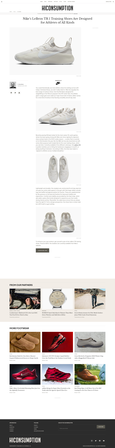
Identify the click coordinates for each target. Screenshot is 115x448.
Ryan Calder (13, 360)
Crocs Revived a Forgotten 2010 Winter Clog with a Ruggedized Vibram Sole (89, 357)
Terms (35, 429)
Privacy (36, 425)
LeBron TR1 (77, 145)
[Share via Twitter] (15, 92)
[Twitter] (95, 440)
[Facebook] (99, 440)
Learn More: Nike (42, 250)
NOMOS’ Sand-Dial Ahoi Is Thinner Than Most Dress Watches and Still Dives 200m (57, 314)
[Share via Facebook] (11, 92)
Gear (41, 1)
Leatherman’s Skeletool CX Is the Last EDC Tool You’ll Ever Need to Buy (23, 314)
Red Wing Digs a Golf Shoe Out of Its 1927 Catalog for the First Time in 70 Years (88, 389)
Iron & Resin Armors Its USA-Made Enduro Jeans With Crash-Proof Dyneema (89, 314)
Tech (45, 1)
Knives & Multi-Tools (15, 310)
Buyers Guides (71, 1)
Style (60, 1)
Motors (56, 1)
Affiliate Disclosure (39, 430)
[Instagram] (91, 440)
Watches (50, 1)
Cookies (36, 427)
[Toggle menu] (1, 1)
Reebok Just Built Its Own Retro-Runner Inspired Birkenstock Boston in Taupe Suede (24, 357)
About (11, 425)
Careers (12, 430)
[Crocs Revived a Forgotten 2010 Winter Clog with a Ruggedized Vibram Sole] (90, 342)
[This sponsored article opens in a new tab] (25, 299)
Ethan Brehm (21, 84)
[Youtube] (103, 440)
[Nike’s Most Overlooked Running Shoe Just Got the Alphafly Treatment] (25, 374)
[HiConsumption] (57, 8)
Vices (65, 1)
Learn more (76, 13)
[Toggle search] (113, 1)
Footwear (19, 11)
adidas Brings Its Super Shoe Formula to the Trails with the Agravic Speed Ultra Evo (56, 389)
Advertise (12, 427)
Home (11, 11)
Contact (12, 429)
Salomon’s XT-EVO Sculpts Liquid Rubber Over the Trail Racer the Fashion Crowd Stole (56, 357)
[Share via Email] (19, 92)
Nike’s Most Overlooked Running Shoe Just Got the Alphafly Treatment (25, 389)
